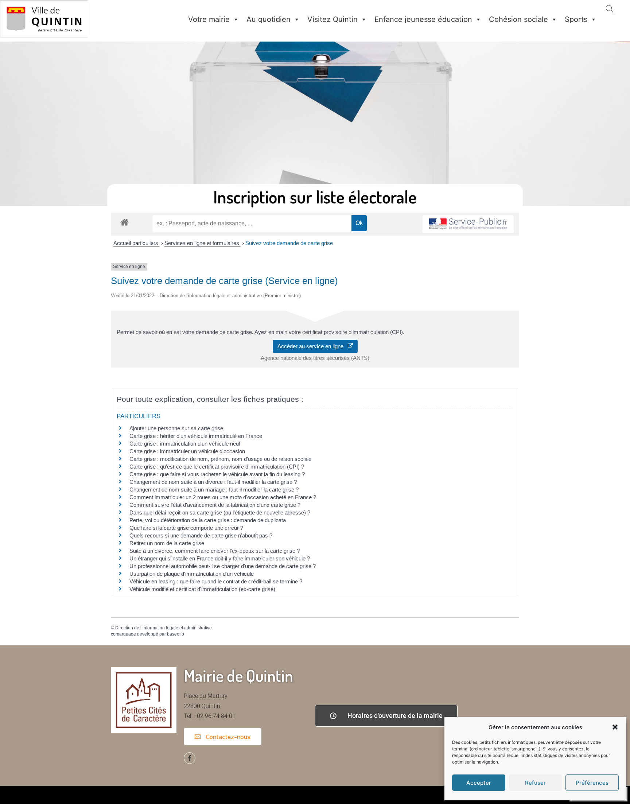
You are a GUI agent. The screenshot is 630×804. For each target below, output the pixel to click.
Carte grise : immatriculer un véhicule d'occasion (187, 451)
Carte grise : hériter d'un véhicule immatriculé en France (195, 436)
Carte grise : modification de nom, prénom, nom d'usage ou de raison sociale (220, 459)
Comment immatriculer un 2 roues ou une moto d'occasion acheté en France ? (222, 497)
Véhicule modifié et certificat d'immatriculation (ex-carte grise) (202, 589)
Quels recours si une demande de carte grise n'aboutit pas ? (200, 535)
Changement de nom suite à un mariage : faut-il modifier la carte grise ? (214, 489)
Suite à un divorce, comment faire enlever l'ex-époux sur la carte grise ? (214, 551)
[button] (615, 727)
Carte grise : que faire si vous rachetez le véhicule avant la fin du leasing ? (217, 474)
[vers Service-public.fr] (468, 224)
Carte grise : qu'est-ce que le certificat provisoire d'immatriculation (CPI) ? (216, 466)
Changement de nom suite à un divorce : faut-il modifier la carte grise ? (213, 482)
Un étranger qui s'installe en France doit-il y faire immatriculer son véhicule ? (219, 558)
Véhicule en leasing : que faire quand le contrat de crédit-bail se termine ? (215, 581)
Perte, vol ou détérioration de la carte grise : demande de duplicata (207, 520)
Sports (576, 19)
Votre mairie (209, 19)
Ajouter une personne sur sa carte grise (176, 428)
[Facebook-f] (189, 758)
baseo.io (175, 634)
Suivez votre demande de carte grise (289, 243)
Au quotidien (268, 19)
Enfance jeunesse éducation (423, 19)
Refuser (535, 782)
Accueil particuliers (136, 243)
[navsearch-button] (609, 9)
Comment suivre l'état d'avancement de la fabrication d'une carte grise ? (214, 505)
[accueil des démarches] (124, 222)
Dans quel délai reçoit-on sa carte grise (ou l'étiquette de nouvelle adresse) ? (219, 512)
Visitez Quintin (332, 19)
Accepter (478, 782)
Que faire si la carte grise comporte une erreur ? (186, 528)
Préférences (592, 782)
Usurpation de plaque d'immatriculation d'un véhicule (191, 574)
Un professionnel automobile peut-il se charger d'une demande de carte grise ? (222, 566)
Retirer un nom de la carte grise (166, 543)
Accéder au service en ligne (312, 346)
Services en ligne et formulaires (202, 243)
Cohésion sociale (518, 19)
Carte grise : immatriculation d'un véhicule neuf (184, 443)
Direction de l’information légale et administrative (163, 627)
